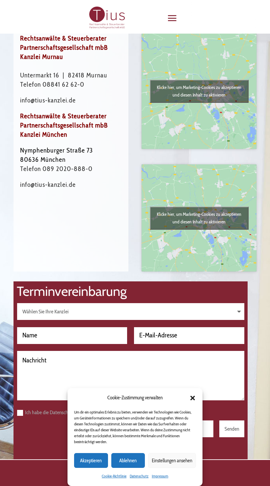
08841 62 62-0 (63, 84)
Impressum (160, 475)
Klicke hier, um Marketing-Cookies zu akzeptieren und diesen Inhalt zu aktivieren (199, 91)
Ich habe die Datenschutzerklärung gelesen (67, 412)
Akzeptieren (91, 461)
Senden (232, 429)
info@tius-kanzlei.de (48, 100)
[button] (192, 398)
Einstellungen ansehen (172, 461)
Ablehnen (128, 461)
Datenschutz (139, 475)
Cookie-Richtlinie (114, 475)
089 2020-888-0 (67, 169)
